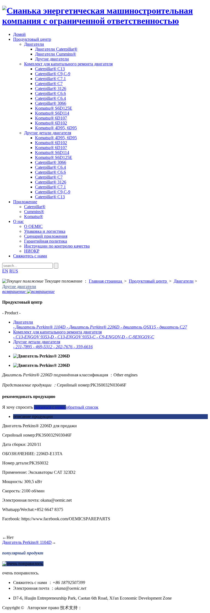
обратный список (82, 407)
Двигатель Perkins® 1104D (27, 542)
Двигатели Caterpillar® (56, 49)
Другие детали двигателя (47, 132)
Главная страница (106, 281)
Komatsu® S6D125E (53, 108)
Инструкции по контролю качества (57, 246)
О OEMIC (33, 226)
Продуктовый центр (32, 39)
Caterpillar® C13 (50, 68)
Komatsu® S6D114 (52, 113)
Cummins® (34, 211)
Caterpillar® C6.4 (50, 98)
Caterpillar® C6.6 (50, 93)
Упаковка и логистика (44, 231)
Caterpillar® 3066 (50, 103)
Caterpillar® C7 (49, 83)
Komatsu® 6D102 (51, 123)
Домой (19, 34)
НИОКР (31, 251)
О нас (18, 221)
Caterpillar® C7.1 (50, 78)
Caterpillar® (34, 206)
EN (5, 271)
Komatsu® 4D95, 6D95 (56, 128)
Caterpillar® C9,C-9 (52, 73)
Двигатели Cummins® (55, 54)
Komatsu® (33, 216)
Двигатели (34, 44)
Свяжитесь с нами (30, 256)
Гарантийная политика (45, 241)
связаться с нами (50, 407)
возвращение (14, 291)
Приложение (25, 201)
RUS (13, 271)
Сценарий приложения (45, 236)
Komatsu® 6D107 (51, 118)
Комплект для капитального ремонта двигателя (68, 64)
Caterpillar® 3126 (50, 88)
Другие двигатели (52, 59)
